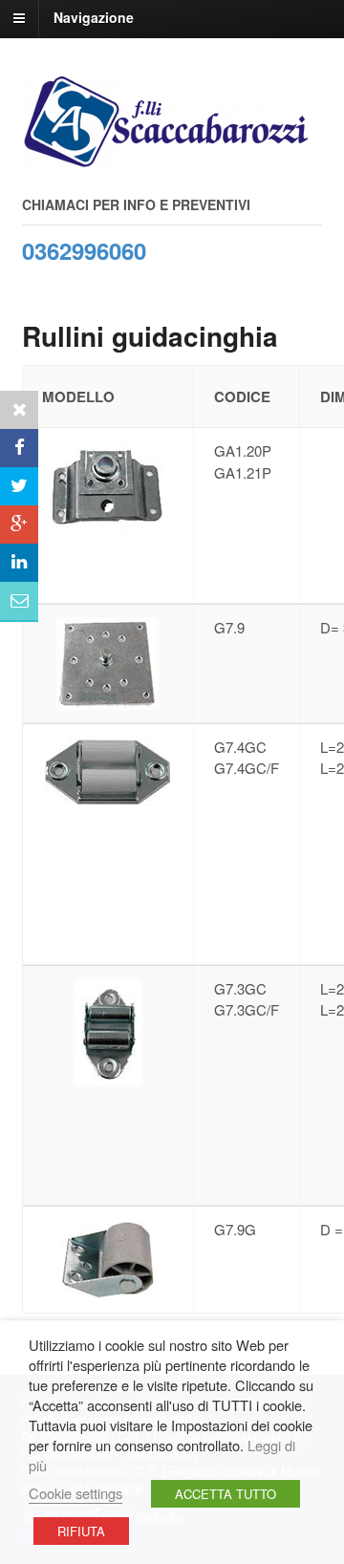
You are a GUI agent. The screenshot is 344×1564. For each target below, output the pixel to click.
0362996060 (84, 250)
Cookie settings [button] (75, 1493)
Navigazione (94, 17)
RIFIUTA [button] (81, 1531)
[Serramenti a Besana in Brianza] (165, 157)
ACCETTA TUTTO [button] (225, 1494)
